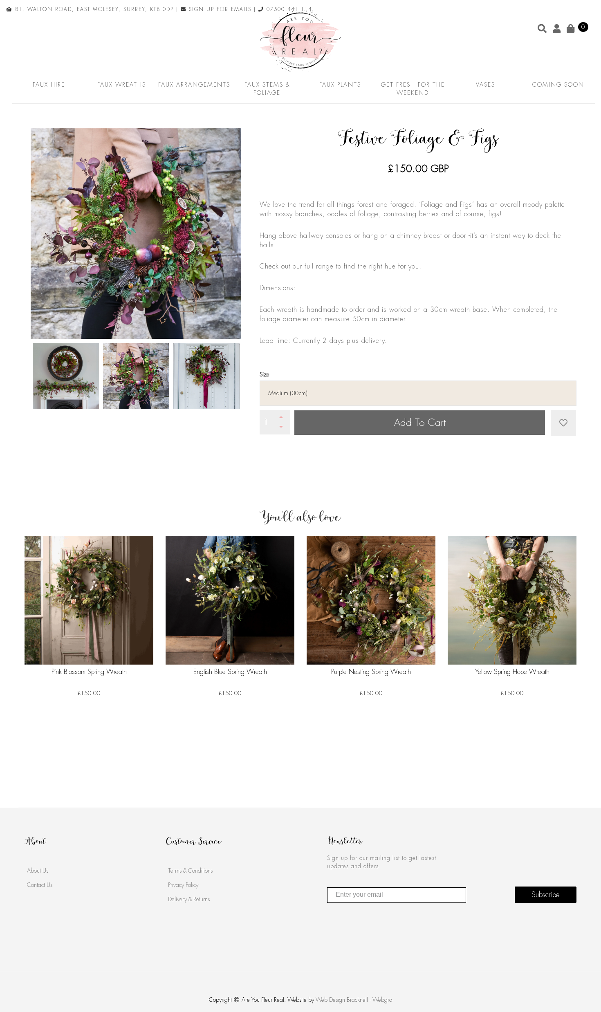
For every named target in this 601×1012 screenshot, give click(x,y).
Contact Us (39, 885)
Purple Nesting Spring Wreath (371, 672)
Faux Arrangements (194, 84)
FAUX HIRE (49, 84)
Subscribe (545, 894)
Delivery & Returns (189, 899)
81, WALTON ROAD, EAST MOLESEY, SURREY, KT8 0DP (93, 9)
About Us (37, 870)
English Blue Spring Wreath (230, 672)
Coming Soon (558, 84)
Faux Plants (340, 84)
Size (264, 374)
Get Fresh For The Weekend (413, 89)
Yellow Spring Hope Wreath (512, 672)
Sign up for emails (218, 9)
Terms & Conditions (190, 870)
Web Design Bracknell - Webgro (354, 1000)
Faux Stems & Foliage (267, 89)
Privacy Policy (183, 885)
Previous (18, 377)
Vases (485, 84)
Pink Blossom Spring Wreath (89, 672)
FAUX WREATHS (121, 84)
